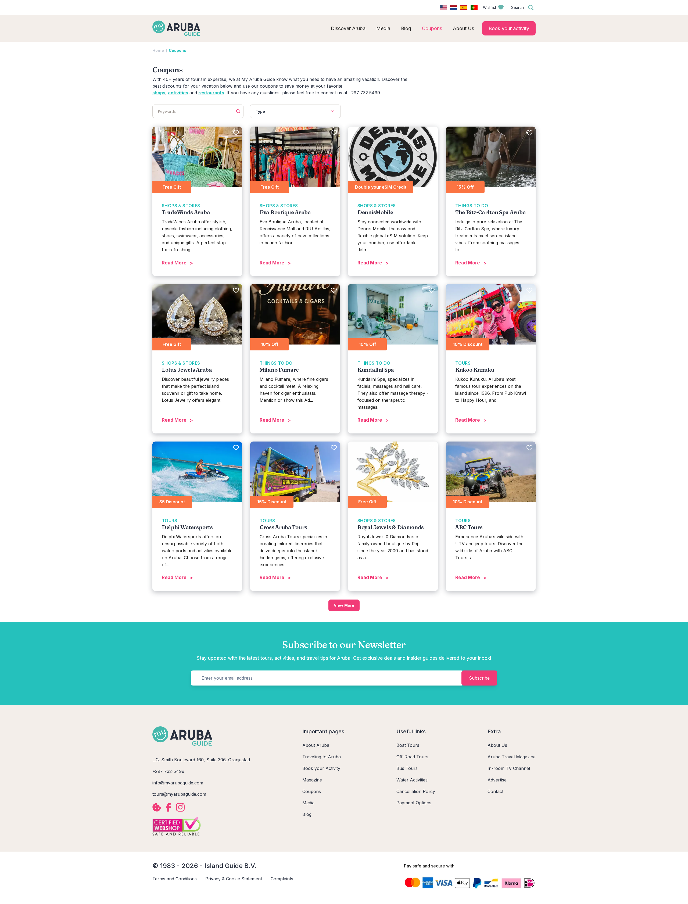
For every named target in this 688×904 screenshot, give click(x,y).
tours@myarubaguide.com (179, 794)
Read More (174, 263)
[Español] (463, 7)
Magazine (312, 780)
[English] (443, 7)
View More (344, 605)
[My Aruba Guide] (176, 28)
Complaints (282, 878)
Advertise (497, 780)
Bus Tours (407, 768)
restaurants (211, 92)
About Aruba (315, 745)
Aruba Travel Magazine (512, 756)
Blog (306, 814)
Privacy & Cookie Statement (233, 878)
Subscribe (479, 678)
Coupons (311, 791)
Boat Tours (407, 745)
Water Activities (412, 780)
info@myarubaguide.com (177, 782)
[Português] (474, 7)
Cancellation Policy (415, 791)
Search (517, 7)
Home (158, 50)
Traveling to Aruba (321, 756)
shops (158, 92)
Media (308, 802)
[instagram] (180, 807)
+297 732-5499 (168, 771)
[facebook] (168, 807)
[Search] (531, 7)
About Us (497, 745)
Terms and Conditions (174, 878)
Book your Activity (321, 768)
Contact (495, 791)
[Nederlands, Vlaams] (453, 7)
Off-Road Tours (412, 756)
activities (178, 92)
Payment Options (413, 802)
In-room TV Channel (509, 768)
